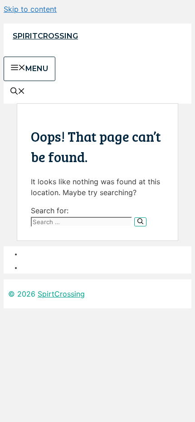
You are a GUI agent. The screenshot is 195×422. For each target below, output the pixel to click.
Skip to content (30, 9)
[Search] (140, 221)
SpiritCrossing (45, 36)
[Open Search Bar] (18, 92)
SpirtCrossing (61, 293)
